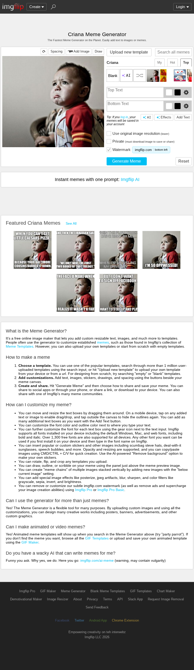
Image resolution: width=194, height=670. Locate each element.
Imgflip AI (130, 179)
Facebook (62, 620)
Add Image (81, 51)
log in (124, 117)
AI (149, 117)
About (77, 599)
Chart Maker (166, 591)
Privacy (92, 599)
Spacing (56, 51)
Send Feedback (97, 607)
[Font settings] (186, 92)
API (120, 599)
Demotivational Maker (26, 599)
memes (103, 342)
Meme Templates (19, 346)
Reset (183, 161)
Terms (107, 599)
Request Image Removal (166, 599)
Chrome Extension (125, 620)
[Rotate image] (44, 51)
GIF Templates (97, 538)
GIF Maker (29, 542)
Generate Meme (126, 161)
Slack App (135, 599)
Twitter (79, 620)
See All (71, 223)
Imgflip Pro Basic (111, 490)
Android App (98, 620)
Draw (98, 51)
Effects (166, 117)
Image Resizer (57, 599)
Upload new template (129, 52)
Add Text (183, 117)
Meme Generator (73, 591)
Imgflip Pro (83, 490)
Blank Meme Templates (107, 591)
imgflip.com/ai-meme (97, 560)
